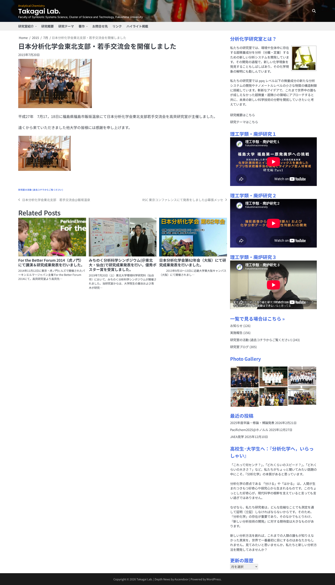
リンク (117, 26)
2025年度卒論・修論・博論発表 (252, 422)
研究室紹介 (26, 26)
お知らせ (236, 325)
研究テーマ (66, 26)
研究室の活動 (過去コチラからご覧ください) (40, 190)
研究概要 (47, 26)
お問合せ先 (100, 26)
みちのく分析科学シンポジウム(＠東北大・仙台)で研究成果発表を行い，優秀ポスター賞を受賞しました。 (122, 264)
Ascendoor (181, 579)
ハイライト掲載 (137, 26)
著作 (82, 26)
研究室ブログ (239, 346)
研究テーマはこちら (244, 122)
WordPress (213, 579)
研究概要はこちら (242, 115)
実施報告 (236, 332)
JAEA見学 (237, 436)
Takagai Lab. (39, 11)
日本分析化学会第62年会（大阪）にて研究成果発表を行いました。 (192, 262)
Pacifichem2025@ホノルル (249, 429)
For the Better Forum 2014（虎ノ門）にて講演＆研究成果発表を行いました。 (51, 262)
